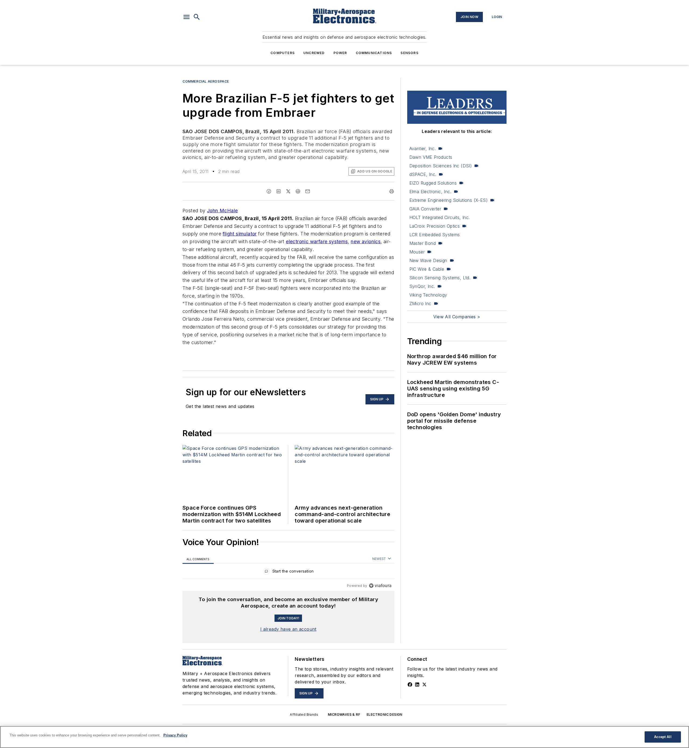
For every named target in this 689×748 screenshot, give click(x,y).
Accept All (662, 737)
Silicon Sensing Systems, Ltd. (440, 277)
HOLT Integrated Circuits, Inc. (439, 217)
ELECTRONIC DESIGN (384, 714)
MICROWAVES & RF (344, 714)
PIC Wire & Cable (426, 269)
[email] (307, 191)
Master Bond (422, 243)
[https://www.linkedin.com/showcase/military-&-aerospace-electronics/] (417, 684)
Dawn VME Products (430, 157)
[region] (288, 572)
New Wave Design (428, 260)
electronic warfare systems (317, 241)
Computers (282, 53)
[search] (197, 17)
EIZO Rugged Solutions (433, 183)
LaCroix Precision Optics (434, 226)
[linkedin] (278, 191)
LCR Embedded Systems (434, 234)
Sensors (409, 53)
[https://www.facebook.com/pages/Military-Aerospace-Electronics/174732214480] (410, 684)
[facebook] (269, 191)
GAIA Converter (425, 208)
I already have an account (288, 629)
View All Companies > (456, 316)
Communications (374, 53)
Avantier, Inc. (422, 148)
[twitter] (288, 191)
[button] (186, 17)
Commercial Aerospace (205, 81)
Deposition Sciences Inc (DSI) (440, 165)
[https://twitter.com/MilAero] (424, 684)
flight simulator (239, 234)
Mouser (417, 252)
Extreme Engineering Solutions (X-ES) (448, 200)
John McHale (222, 210)
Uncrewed (314, 53)
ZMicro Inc (420, 303)
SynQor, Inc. (422, 286)
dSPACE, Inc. (423, 174)
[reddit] (298, 191)
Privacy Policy (175, 735)
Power (340, 53)
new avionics (366, 241)
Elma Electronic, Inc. (430, 191)
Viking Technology (428, 295)
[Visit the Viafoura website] (380, 585)
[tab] (198, 559)
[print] (391, 191)
